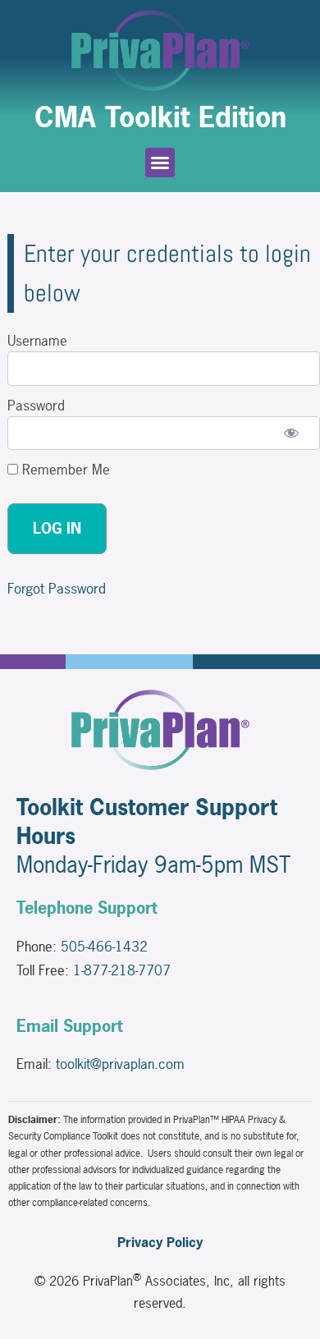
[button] (160, 162)
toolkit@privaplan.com (120, 1063)
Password (36, 405)
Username (37, 340)
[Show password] (291, 433)
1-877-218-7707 (122, 970)
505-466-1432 (104, 946)
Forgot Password (56, 588)
